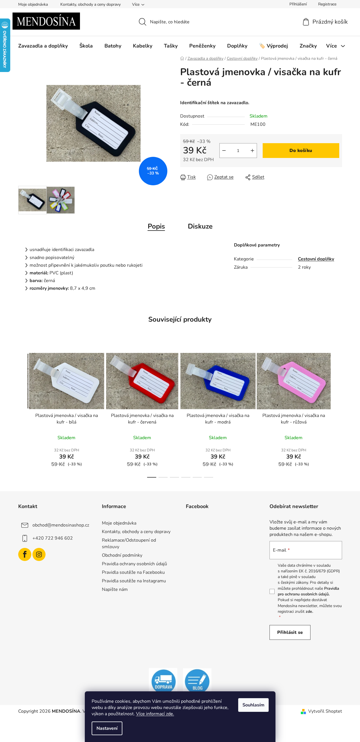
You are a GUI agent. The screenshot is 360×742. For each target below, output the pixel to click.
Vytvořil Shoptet (325, 711)
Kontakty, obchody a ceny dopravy (90, 4)
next (337, 413)
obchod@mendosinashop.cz (60, 525)
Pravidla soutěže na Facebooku (133, 572)
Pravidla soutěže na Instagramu (134, 581)
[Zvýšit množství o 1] (252, 150)
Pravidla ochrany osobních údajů (134, 564)
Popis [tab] (156, 226)
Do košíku (300, 150)
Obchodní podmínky (122, 555)
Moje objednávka (33, 4)
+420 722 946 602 (52, 538)
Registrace (327, 4)
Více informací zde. (155, 714)
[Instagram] (39, 554)
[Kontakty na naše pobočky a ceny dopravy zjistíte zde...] (163, 681)
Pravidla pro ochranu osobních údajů (308, 591)
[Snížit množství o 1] (224, 150)
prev (22, 413)
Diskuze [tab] (200, 226)
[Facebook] (24, 554)
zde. (309, 611)
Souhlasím (253, 705)
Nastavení (107, 728)
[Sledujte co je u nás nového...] (197, 681)
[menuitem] (43, 46)
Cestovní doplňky (316, 259)
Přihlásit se (290, 632)
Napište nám (115, 589)
